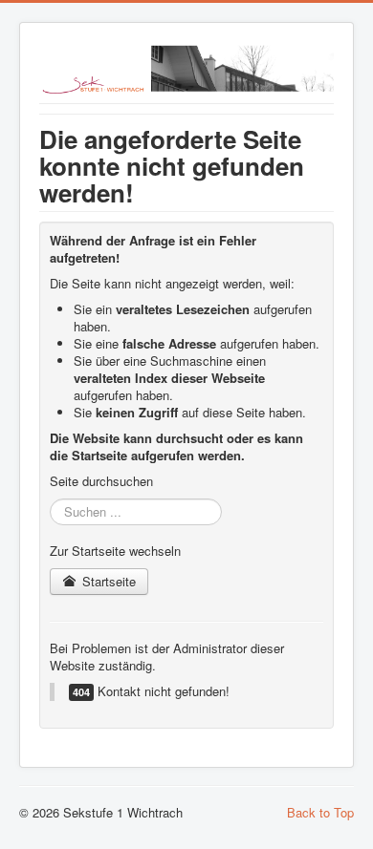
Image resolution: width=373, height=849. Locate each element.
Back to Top (320, 812)
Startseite (107, 581)
